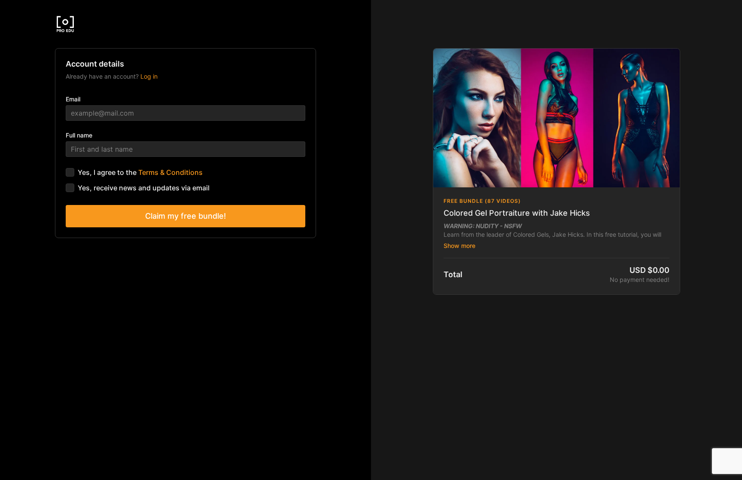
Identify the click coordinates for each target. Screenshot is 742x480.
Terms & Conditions (170, 172)
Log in (149, 76)
